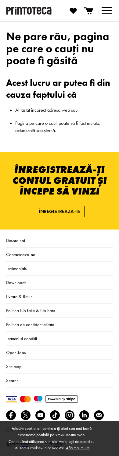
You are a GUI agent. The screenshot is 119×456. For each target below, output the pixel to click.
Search (12, 380)
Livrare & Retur (19, 296)
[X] (25, 415)
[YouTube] (40, 415)
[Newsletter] (99, 415)
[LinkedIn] (84, 415)
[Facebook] (11, 415)
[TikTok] (55, 415)
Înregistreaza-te (60, 211)
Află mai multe (78, 448)
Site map (14, 366)
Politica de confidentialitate (30, 324)
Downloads (16, 282)
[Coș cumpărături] (89, 11)
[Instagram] (69, 415)
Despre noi (15, 240)
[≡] (107, 11)
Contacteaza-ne (20, 254)
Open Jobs (16, 352)
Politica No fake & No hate (30, 310)
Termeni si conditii (21, 338)
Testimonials (16, 268)
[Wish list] (73, 11)
